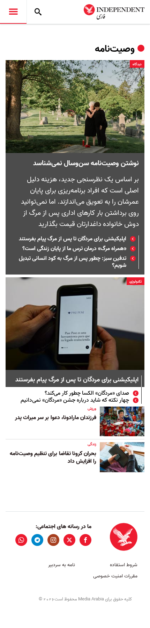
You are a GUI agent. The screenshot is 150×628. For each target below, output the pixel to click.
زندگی (92, 444)
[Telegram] (37, 540)
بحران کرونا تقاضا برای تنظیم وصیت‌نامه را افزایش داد (53, 457)
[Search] (38, 12)
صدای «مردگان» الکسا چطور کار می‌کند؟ (87, 393)
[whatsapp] (21, 540)
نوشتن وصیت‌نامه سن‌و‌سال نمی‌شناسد (86, 163)
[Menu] (13, 12)
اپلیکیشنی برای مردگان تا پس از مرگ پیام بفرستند (72, 238)
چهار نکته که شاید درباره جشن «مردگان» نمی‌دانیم (75, 400)
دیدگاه (137, 64)
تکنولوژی (135, 281)
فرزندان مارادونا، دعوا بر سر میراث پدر (55, 417)
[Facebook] (85, 540)
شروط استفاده (123, 565)
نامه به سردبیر (61, 565)
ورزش (92, 409)
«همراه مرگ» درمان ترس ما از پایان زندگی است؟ (74, 248)
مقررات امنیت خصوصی (115, 576)
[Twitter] (69, 540)
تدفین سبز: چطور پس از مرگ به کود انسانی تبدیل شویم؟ (72, 262)
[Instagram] (53, 540)
